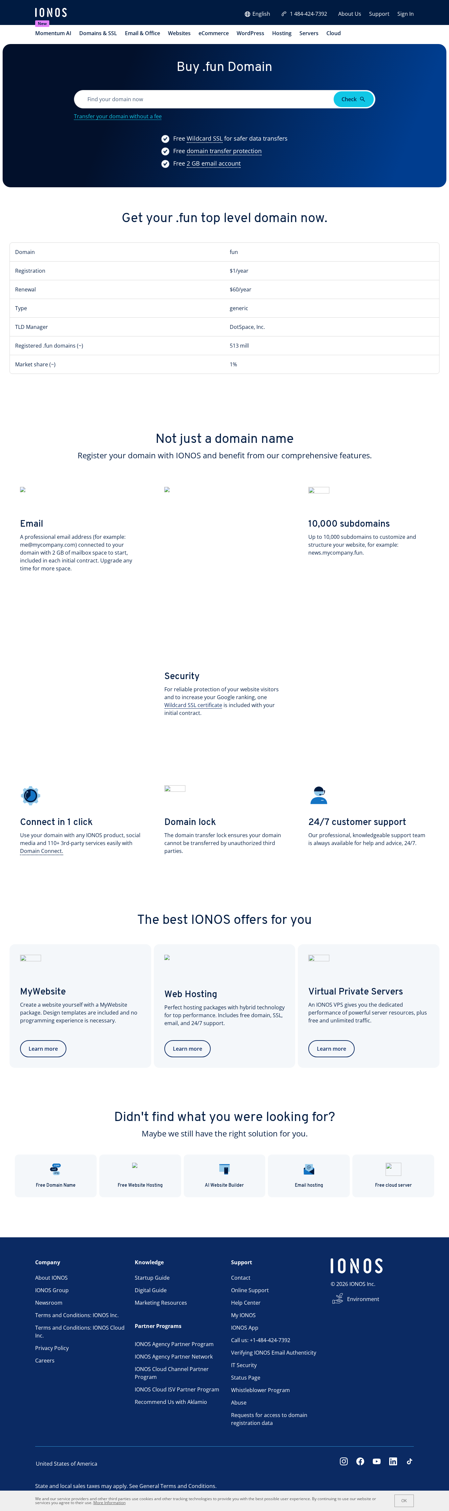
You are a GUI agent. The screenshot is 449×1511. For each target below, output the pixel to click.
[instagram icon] (344, 1463)
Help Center (246, 1302)
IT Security (244, 1365)
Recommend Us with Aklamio (171, 1402)
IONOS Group (52, 1290)
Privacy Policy (52, 1348)
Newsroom (48, 1302)
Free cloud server (393, 1185)
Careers (45, 1360)
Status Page (245, 1377)
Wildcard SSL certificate (193, 705)
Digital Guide (151, 1290)
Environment (363, 1299)
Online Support (250, 1290)
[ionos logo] (51, 13)
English (261, 13)
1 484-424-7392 (308, 13)
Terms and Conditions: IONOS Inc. (77, 1315)
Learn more (43, 1048)
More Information (109, 1502)
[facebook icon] (360, 1463)
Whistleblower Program (260, 1390)
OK (404, 1501)
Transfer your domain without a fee (118, 116)
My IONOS (243, 1315)
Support (379, 13)
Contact (240, 1277)
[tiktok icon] (409, 1463)
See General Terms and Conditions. (173, 1486)
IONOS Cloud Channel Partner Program (172, 1373)
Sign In (405, 13)
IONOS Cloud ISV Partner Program (177, 1389)
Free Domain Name (56, 1185)
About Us (349, 13)
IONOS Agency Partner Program (174, 1344)
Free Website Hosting (140, 1185)
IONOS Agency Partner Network (174, 1356)
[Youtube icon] (376, 1463)
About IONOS (51, 1277)
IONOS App (244, 1327)
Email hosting (309, 1185)
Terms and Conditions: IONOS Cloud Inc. (80, 1331)
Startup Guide (152, 1277)
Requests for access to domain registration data (269, 1419)
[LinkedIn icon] (393, 1463)
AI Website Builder (224, 1185)
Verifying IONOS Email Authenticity (273, 1352)
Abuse (239, 1402)
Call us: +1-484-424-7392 (260, 1340)
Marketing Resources (161, 1302)
